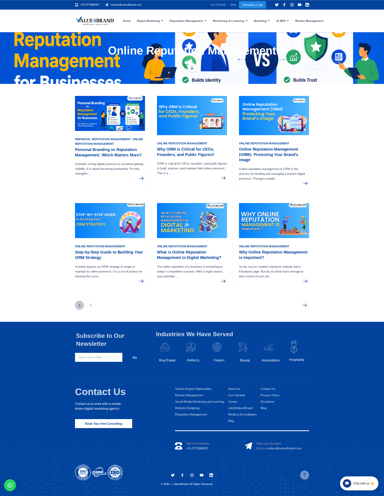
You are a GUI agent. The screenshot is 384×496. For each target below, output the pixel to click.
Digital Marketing (148, 20)
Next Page (304, 305)
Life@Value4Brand (240, 408)
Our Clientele (218, 4)
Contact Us (100, 391)
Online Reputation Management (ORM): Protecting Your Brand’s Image (268, 154)
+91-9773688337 (89, 4)
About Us (234, 388)
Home (127, 20)
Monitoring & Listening (228, 20)
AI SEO (281, 20)
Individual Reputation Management (103, 139)
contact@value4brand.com (125, 4)
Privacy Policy (270, 395)
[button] (10, 485)
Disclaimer (268, 401)
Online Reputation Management (182, 143)
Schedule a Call (252, 4)
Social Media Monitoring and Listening (199, 401)
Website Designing (187, 408)
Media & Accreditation (242, 414)
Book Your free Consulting (103, 423)
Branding (260, 20)
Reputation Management (186, 20)
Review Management (309, 20)
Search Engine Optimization (193, 388)
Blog (233, 4)
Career (232, 401)
